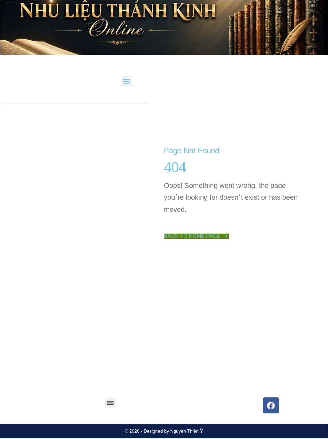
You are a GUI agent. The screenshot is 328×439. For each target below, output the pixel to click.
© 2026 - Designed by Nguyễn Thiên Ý (164, 431)
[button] (126, 81)
